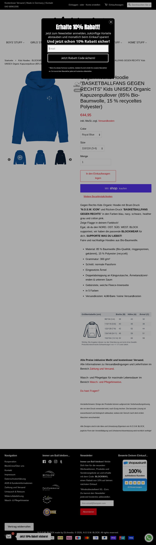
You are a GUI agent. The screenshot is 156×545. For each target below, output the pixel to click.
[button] (111, 22)
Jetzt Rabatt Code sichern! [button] (78, 58)
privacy (78, 90)
